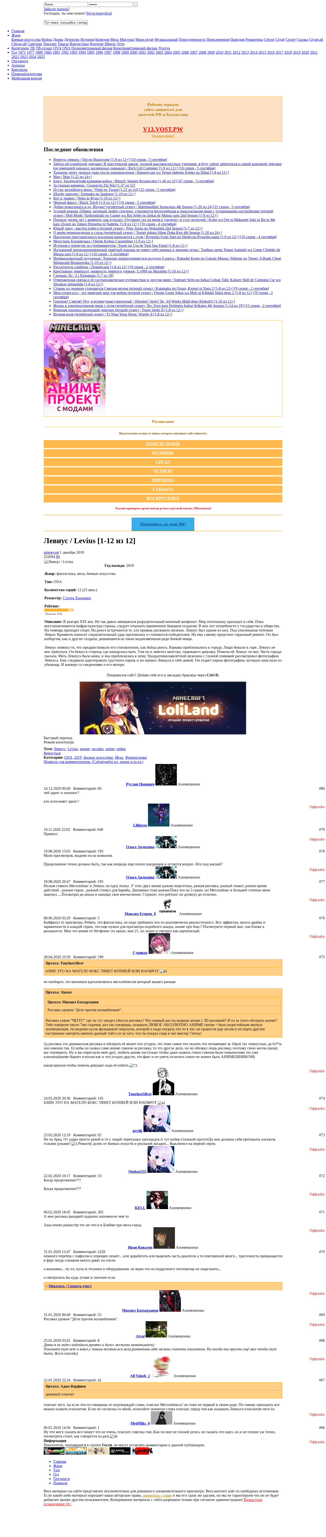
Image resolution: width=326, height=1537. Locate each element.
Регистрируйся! (99, 13)
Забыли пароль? (57, 9)
